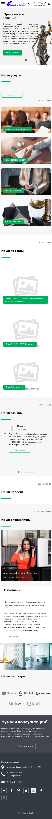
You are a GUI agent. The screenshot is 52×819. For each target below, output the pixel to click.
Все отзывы (45, 405)
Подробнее (12, 52)
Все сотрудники (42, 511)
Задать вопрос (26, 746)
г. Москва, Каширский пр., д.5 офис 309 (24, 767)
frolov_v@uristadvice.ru (17, 782)
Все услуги (12, 95)
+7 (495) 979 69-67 (38, 3)
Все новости (44, 484)
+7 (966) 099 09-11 (38, 5)
